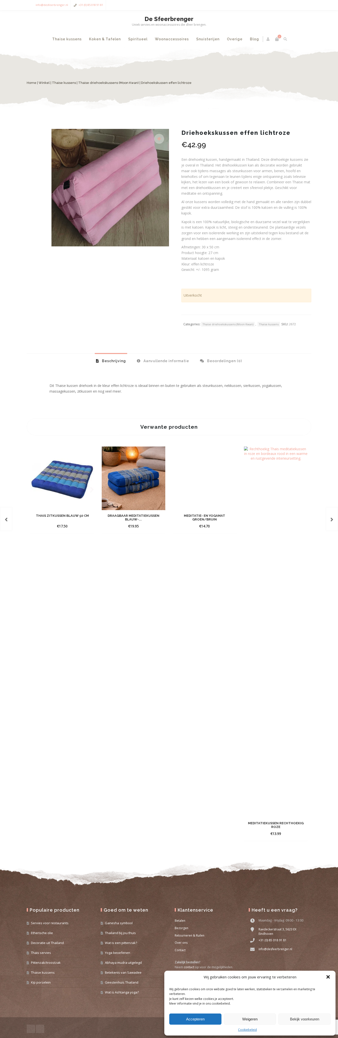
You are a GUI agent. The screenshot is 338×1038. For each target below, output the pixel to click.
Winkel (44, 83)
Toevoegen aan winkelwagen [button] (58, 526)
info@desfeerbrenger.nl (52, 5)
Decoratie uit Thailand (47, 943)
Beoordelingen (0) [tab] (224, 361)
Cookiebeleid (247, 1030)
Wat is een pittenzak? (121, 943)
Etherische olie (42, 933)
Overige (234, 39)
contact (189, 967)
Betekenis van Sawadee (123, 972)
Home (31, 83)
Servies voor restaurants (50, 923)
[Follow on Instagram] (306, 5)
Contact (180, 950)
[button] (328, 976)
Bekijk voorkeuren (304, 1019)
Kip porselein (41, 982)
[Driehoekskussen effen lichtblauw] (6, 519)
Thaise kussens (67, 39)
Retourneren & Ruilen (189, 935)
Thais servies (41, 952)
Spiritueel (137, 39)
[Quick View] (87, 526)
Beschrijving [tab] (113, 361)
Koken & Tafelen (105, 39)
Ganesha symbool (119, 923)
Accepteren (195, 1019)
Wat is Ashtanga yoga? (122, 992)
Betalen (180, 921)
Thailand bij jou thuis (120, 933)
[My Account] (268, 39)
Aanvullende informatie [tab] (166, 361)
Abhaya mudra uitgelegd (123, 962)
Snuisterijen (207, 39)
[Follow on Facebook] (296, 5)
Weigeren (250, 1019)
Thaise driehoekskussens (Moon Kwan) (108, 83)
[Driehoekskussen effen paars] (332, 519)
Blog (254, 39)
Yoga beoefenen (117, 952)
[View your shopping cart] (277, 39)
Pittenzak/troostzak (46, 962)
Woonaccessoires (172, 39)
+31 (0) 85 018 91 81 (90, 5)
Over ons (181, 943)
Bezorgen (181, 928)
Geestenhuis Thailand (121, 982)
